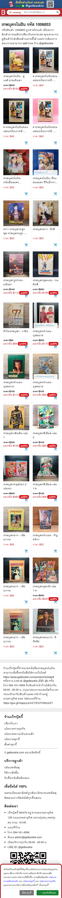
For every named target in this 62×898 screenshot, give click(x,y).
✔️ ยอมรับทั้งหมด (47, 893)
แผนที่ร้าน (14, 827)
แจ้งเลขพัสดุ (12, 767)
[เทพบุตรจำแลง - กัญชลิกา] (46, 520)
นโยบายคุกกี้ (12, 739)
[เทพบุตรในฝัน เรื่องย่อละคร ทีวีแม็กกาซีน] (46, 162)
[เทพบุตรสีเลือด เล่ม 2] (46, 418)
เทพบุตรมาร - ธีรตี (44, 229)
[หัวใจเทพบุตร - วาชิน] (16, 316)
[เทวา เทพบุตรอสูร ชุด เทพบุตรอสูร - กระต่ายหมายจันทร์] (16, 213)
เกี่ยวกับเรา (11, 723)
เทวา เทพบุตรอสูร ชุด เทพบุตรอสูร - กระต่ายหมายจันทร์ (15, 233)
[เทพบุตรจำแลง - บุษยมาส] (46, 316)
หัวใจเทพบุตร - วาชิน (15, 331)
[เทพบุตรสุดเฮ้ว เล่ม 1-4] (46, 571)
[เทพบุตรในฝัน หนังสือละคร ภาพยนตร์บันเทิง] (16, 162)
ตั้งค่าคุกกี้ (10, 744)
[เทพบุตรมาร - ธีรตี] (46, 213)
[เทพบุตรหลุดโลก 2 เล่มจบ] (16, 468)
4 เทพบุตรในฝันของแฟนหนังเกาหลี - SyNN (45, 80)
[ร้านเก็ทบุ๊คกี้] (3, 12)
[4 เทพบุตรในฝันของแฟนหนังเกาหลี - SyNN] (46, 60)
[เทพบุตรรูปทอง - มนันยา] (16, 264)
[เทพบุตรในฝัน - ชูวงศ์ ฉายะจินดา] (16, 60)
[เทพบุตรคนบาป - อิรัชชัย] (46, 622)
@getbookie (25, 847)
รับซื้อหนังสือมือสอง (16, 778)
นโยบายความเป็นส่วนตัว (19, 734)
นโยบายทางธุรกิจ (14, 728)
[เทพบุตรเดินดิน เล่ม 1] (16, 418)
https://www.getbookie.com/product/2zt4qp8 (28, 677)
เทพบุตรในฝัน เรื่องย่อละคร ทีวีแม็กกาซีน (45, 182)
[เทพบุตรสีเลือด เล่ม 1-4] (46, 468)
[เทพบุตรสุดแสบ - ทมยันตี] (46, 264)
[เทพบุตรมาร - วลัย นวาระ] (16, 520)
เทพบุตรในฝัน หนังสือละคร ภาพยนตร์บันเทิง (13, 182)
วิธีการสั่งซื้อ (11, 772)
